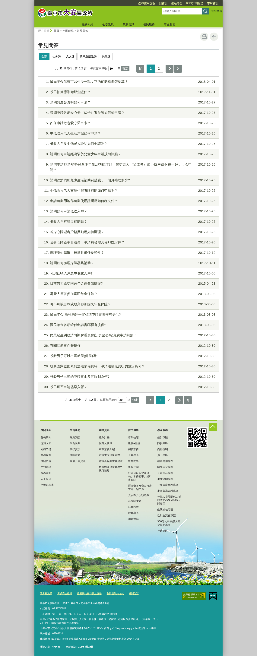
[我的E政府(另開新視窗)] (213, 596)
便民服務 (149, 24)
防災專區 (162, 443)
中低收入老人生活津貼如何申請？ (130, 133)
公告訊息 (108, 24)
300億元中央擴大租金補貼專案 (168, 523)
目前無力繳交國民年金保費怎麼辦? (129, 283)
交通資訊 (46, 466)
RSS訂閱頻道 (194, 3)
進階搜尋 (216, 11)
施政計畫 (104, 437)
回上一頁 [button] (214, 37)
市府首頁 (212, 3)
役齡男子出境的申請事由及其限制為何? (129, 377)
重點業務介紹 (107, 449)
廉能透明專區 (165, 478)
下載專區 (133, 455)
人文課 (70, 56)
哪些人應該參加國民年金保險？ (129, 294)
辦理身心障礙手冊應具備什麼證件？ (129, 253)
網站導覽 (176, 3)
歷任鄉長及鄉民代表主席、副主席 (140, 487)
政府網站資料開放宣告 (89, 593)
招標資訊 (75, 449)
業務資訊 (128, 24)
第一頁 (140, 69)
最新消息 (75, 437)
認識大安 (46, 443)
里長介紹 (133, 466)
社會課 (56, 56)
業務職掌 (46, 455)
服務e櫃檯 (134, 443)
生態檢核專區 (165, 509)
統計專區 (162, 437)
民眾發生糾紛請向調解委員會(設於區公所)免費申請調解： (129, 335)
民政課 (106, 56)
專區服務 (169, 24)
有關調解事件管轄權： (129, 345)
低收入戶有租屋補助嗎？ (129, 221)
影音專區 (133, 512)
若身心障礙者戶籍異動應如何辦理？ (129, 232)
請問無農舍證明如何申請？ (130, 102)
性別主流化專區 (166, 515)
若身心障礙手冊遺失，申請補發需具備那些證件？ (129, 242)
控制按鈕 (213, 427)
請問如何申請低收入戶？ (129, 211)
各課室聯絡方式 (115, 593)
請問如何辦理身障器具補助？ (129, 263)
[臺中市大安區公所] (93, 13)
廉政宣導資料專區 (167, 490)
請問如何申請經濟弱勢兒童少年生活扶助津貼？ (130, 154)
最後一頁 (178, 69)
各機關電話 (134, 500)
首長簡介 (46, 437)
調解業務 (133, 449)
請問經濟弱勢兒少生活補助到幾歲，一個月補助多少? (129, 180)
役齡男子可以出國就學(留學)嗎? (129, 356)
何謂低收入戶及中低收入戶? (129, 273)
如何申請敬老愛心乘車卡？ (130, 123)
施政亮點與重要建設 (111, 461)
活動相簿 (133, 507)
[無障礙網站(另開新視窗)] (194, 596)
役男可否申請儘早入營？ (129, 387)
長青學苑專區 (165, 472)
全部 (44, 56)
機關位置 (46, 461)
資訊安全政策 (64, 593)
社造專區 (162, 530)
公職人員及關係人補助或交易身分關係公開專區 (169, 500)
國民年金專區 (165, 466)
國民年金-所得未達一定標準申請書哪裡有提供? (129, 314)
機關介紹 (87, 24)
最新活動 (75, 443)
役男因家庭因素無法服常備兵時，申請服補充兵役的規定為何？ (129, 366)
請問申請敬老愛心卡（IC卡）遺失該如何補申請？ (130, 113)
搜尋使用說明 (146, 3)
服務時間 (46, 472)
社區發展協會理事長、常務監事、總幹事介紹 (140, 476)
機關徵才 (75, 455)
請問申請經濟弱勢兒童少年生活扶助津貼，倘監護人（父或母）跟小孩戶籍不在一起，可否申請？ (130, 167)
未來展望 (46, 478)
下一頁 (169, 69)
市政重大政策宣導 (109, 455)
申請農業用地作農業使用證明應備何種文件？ (129, 201)
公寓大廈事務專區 (167, 484)
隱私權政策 (46, 593)
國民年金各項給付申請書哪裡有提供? (129, 325)
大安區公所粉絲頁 (138, 495)
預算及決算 (105, 443)
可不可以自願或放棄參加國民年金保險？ (129, 304)
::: (33, 1)
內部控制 (162, 449)
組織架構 (46, 449)
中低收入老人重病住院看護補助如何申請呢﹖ (129, 190)
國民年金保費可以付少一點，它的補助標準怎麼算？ (130, 82)
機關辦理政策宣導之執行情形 (111, 468)
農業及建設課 (88, 56)
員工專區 (162, 455)
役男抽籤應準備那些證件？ (130, 92)
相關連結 (133, 518)
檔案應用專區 (165, 461)
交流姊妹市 (47, 484)
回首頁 (163, 3)
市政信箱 (133, 437)
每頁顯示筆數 (98, 68)
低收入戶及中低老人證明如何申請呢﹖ (130, 144)
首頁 (56, 30)
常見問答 (82, 30)
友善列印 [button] (204, 37)
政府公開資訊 (78, 461)
